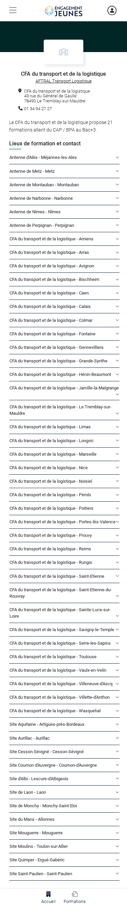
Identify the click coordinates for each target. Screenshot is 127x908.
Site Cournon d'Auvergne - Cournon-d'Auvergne (53, 765)
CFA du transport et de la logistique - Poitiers (51, 508)
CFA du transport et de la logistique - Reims (50, 548)
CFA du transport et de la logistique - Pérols (50, 494)
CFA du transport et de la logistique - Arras (49, 252)
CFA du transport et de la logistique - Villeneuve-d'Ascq (60, 683)
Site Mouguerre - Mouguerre (36, 832)
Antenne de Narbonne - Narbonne (41, 198)
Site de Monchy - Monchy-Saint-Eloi (43, 805)
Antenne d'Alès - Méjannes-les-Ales (43, 157)
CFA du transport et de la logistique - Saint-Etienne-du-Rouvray (60, 593)
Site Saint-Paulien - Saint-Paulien (40, 873)
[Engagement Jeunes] (63, 10)
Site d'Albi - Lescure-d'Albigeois (38, 778)
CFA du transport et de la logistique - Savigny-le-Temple (61, 629)
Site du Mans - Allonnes (32, 819)
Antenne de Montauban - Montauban (44, 184)
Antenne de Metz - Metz (32, 171)
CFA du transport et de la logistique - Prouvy (50, 535)
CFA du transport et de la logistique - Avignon (51, 265)
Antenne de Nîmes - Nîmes (35, 211)
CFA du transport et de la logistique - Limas (50, 426)
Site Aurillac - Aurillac (29, 738)
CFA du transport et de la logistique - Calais (50, 306)
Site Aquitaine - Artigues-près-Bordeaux (46, 724)
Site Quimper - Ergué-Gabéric (37, 859)
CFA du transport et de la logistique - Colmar (50, 320)
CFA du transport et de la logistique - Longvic (51, 440)
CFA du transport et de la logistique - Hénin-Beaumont (60, 374)
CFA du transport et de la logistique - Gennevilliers (56, 347)
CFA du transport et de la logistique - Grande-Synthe (58, 360)
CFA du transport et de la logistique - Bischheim (54, 279)
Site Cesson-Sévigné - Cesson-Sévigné (46, 751)
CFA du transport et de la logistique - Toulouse (53, 656)
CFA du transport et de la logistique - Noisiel (50, 481)
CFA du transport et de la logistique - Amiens (51, 238)
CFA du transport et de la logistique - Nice (48, 467)
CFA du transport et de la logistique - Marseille (53, 454)
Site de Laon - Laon (27, 792)
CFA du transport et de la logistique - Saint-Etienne (56, 576)
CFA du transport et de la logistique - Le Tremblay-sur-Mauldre (60, 410)
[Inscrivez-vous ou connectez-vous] (104, 10)
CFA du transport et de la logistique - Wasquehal (55, 710)
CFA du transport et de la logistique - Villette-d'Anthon (59, 697)
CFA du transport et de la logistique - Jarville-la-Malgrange (64, 387)
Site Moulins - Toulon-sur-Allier (38, 846)
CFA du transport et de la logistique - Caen (49, 292)
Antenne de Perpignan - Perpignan (41, 225)
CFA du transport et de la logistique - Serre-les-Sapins (60, 643)
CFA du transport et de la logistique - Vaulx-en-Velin (57, 670)
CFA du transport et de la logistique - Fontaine (52, 333)
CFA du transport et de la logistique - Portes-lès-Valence (62, 521)
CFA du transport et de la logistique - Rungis (50, 562)
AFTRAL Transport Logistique (64, 80)
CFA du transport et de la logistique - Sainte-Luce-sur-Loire (60, 613)
